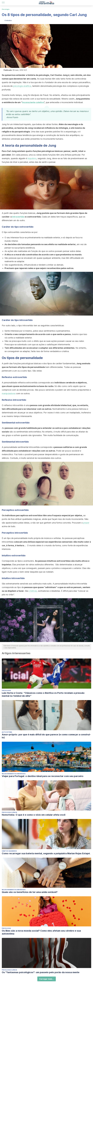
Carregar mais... (46, 979)
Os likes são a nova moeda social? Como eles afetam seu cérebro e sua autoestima (41, 932)
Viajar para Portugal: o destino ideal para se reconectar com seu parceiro (42, 776)
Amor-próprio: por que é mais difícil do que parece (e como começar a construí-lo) (46, 736)
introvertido (18, 217)
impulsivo (32, 158)
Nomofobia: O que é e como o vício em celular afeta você (33, 814)
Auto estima (7, 732)
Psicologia (5, 9)
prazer (86, 523)
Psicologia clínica (9, 812)
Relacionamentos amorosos (13, 774)
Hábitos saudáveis (9, 851)
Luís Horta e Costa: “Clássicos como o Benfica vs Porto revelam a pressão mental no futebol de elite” (43, 694)
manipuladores (9, 393)
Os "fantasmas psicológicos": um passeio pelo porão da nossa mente (40, 972)
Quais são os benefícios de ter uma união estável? (30, 892)
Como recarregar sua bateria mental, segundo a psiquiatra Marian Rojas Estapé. (46, 853)
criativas (33, 591)
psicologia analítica (22, 86)
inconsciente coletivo (33, 102)
